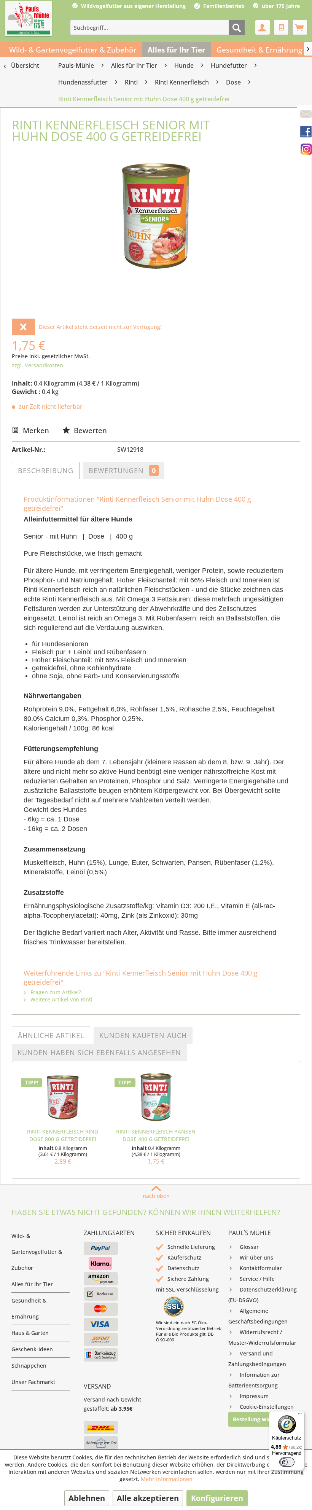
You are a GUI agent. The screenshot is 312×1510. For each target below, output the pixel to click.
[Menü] (299, 1415)
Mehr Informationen (167, 1479)
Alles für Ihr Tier (32, 1284)
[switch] (286, 1462)
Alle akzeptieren (148, 1498)
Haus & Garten (30, 1332)
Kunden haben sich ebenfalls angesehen (99, 1052)
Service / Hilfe (257, 1278)
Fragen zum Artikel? (55, 992)
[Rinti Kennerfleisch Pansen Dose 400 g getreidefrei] (156, 1097)
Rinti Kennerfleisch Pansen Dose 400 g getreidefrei (156, 1135)
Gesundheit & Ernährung (28, 1308)
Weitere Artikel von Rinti (60, 999)
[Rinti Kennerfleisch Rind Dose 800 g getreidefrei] (62, 1097)
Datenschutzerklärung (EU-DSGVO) (262, 1295)
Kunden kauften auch (143, 1035)
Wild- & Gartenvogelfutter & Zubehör (36, 1251)
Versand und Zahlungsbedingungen (257, 1359)
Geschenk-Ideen (32, 1349)
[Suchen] (237, 27)
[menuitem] (157, 27)
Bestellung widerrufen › (263, 1419)
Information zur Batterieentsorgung (254, 1380)
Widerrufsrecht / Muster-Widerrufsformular (262, 1337)
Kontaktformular (261, 1268)
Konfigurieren (217, 1498)
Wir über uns (256, 1257)
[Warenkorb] (299, 27)
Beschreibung (45, 470)
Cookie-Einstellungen (267, 1406)
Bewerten (89, 430)
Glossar (249, 1246)
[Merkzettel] (281, 27)
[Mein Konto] (262, 27)
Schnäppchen (28, 1365)
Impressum (254, 1396)
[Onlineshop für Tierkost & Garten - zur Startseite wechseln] (28, 19)
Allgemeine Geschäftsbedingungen (258, 1316)
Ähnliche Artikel (51, 1035)
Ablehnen (86, 1498)
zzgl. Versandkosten (37, 365)
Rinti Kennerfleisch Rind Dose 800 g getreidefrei (62, 1135)
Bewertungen (122, 470)
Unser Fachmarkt (33, 1382)
